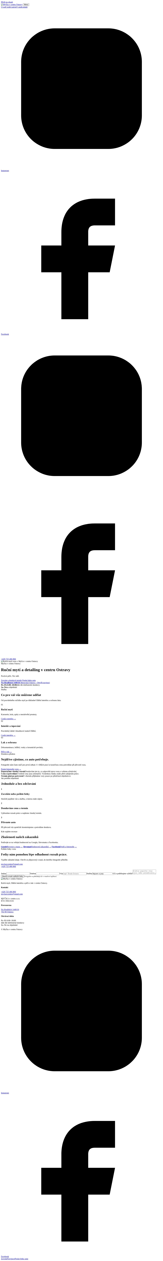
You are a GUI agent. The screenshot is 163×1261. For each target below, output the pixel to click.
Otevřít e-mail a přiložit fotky (12, 876)
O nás (18, 7)
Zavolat (4, 1259)
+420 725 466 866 (8, 659)
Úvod (3, 7)
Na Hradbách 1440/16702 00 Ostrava (10, 910)
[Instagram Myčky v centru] (81, 495)
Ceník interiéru (8, 735)
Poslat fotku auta (29, 680)
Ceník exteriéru (8, 719)
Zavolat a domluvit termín (11, 680)
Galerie (13, 7)
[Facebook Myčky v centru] (81, 657)
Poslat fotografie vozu (11, 769)
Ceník (8, 7)
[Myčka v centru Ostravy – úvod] (12, 4)
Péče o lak (6, 752)
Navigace (11, 1259)
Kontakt (24, 7)
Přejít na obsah (7, 2)
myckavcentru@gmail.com (12, 864)
